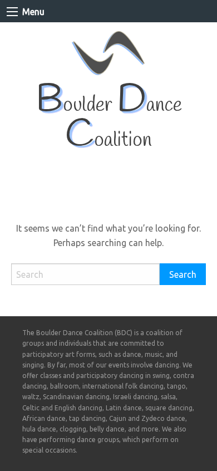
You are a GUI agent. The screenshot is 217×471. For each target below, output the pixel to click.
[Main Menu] (12, 11)
